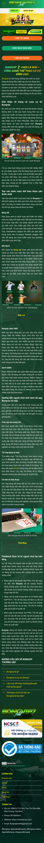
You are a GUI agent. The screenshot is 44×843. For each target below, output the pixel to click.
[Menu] (4, 4)
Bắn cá (21, 315)
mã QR (16, 468)
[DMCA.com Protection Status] (9, 763)
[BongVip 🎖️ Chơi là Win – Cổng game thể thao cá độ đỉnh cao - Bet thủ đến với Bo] (22, 4)
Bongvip (5, 79)
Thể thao (22, 543)
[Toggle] (4, 672)
